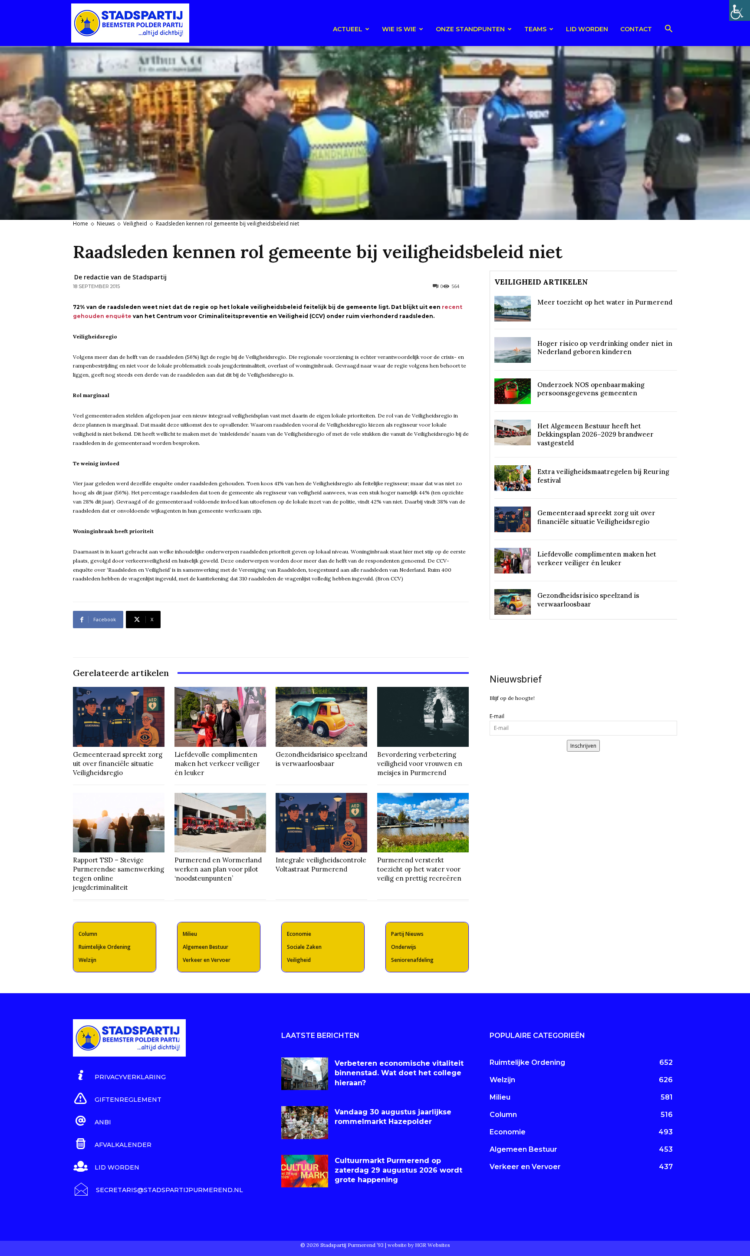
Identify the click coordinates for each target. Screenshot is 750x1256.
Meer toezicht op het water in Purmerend (604, 302)
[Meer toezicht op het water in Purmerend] (512, 308)
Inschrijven (583, 745)
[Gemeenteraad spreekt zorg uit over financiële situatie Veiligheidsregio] (118, 716)
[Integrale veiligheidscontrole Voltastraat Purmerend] (321, 822)
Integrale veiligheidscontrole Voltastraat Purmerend (321, 864)
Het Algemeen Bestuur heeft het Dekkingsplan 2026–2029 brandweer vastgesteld (595, 434)
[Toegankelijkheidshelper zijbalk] (739, 10)
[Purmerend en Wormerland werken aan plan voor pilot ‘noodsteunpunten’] (220, 822)
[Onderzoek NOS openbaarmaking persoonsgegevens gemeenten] (512, 391)
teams (535, 29)
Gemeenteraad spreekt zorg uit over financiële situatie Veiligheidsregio (117, 763)
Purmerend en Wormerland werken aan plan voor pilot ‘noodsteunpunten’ (218, 869)
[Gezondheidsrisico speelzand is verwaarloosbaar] (321, 716)
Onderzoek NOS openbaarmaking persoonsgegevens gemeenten (591, 389)
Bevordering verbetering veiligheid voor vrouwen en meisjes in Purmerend (419, 763)
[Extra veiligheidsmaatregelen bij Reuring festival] (512, 478)
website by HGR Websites (419, 1245)
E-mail (497, 716)
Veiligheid (135, 223)
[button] (668, 30)
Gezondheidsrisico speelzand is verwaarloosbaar (321, 759)
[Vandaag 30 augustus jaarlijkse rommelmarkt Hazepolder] (304, 1122)
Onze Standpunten (470, 29)
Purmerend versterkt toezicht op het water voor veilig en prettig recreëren (419, 869)
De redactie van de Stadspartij (120, 277)
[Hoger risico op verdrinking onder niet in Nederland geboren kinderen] (512, 350)
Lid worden (587, 29)
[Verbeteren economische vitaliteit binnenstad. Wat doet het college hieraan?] (304, 1073)
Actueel (347, 29)
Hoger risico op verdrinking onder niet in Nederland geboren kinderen (604, 347)
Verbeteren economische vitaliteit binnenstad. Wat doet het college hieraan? (399, 1073)
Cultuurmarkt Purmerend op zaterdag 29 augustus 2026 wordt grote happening (398, 1170)
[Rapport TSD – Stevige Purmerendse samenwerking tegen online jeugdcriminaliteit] (118, 822)
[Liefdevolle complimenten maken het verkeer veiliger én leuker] (220, 716)
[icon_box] (119, 1076)
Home (80, 223)
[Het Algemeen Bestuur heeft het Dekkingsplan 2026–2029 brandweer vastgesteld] (512, 432)
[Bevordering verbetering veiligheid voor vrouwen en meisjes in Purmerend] (423, 716)
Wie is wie (399, 29)
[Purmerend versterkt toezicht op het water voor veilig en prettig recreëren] (423, 822)
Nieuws (106, 223)
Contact (636, 29)
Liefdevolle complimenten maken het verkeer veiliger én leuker (217, 763)
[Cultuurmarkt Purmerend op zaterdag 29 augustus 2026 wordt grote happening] (304, 1171)
